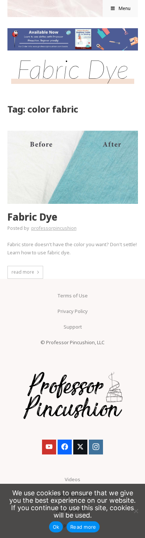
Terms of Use (72, 295)
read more (23, 272)
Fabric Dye (32, 217)
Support (73, 326)
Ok (56, 527)
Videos (72, 479)
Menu (124, 8)
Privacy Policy (73, 311)
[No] (135, 511)
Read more (83, 527)
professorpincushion (54, 228)
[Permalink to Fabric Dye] (72, 133)
